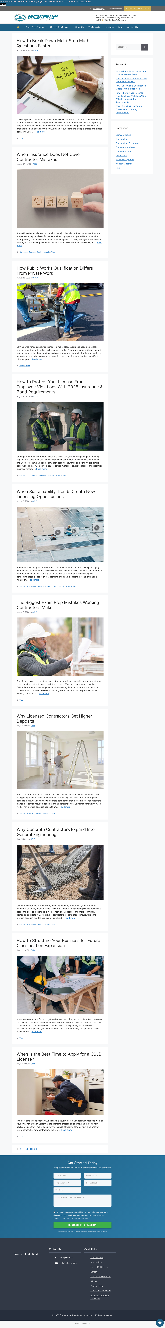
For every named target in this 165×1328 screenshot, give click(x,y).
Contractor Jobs (43, 252)
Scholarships (96, 1262)
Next (33, 1149)
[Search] (144, 47)
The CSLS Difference (100, 1267)
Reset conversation (82, 1323)
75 (27, 1149)
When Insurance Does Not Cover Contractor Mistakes (49, 157)
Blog (120, 27)
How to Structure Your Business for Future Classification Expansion (58, 943)
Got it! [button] (3, 4)
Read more (39, 132)
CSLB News (121, 155)
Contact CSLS (96, 1258)
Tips (21, 138)
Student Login (98, 9)
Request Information (82, 1225)
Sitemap (94, 1281)
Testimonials (94, 27)
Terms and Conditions (100, 1291)
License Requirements (60, 27)
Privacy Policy (96, 1286)
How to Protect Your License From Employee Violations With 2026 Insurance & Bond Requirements (60, 386)
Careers (94, 1272)
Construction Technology (47, 586)
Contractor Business (27, 252)
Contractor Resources (100, 1277)
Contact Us (132, 27)
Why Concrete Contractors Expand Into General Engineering (56, 832)
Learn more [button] (85, 1)
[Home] (19, 27)
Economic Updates (125, 159)
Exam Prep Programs (35, 27)
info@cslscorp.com (69, 1263)
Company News (123, 135)
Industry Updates (124, 164)
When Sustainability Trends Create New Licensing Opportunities (56, 494)
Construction (24, 366)
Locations (109, 27)
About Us (79, 27)
